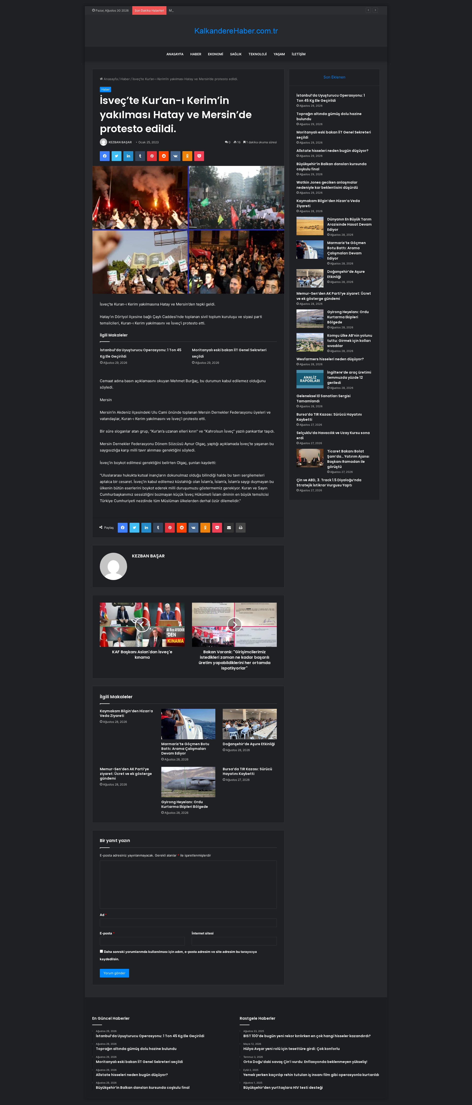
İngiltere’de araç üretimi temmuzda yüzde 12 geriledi (349, 377)
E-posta (107, 933)
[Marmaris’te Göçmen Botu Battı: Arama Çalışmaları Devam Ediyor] (188, 724)
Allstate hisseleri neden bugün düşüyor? (332, 150)
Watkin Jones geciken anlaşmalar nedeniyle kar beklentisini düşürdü (327, 185)
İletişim (299, 54)
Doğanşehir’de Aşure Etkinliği (249, 744)
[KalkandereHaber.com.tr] (236, 31)
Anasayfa (174, 54)
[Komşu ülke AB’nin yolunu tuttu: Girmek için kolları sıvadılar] (310, 342)
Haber (195, 54)
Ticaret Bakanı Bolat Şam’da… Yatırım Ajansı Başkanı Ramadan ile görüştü (348, 459)
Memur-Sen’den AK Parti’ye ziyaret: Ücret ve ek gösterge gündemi (126, 774)
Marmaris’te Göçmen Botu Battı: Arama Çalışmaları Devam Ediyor (185, 749)
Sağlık (236, 54)
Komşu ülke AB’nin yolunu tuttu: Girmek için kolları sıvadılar (349, 340)
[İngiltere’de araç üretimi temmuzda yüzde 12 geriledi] (310, 379)
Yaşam (279, 54)
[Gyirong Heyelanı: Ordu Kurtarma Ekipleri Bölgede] (188, 782)
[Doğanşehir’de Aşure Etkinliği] (250, 724)
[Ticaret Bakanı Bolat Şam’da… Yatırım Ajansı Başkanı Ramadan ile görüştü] (310, 458)
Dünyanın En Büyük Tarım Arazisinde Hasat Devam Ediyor (349, 224)
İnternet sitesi (203, 933)
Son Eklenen (334, 77)
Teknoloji (258, 54)
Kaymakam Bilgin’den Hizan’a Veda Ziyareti (126, 713)
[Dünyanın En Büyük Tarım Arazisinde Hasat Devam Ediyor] (310, 226)
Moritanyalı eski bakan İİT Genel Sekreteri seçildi (206, 10)
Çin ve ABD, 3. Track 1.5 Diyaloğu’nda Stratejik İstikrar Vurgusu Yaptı (328, 483)
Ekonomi (215, 54)
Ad (103, 915)
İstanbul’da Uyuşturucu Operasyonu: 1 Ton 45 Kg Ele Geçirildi (330, 98)
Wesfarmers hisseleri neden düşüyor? (330, 359)
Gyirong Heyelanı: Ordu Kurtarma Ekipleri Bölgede (184, 804)
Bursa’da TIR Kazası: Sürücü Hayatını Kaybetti (247, 771)
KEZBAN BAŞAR (120, 142)
